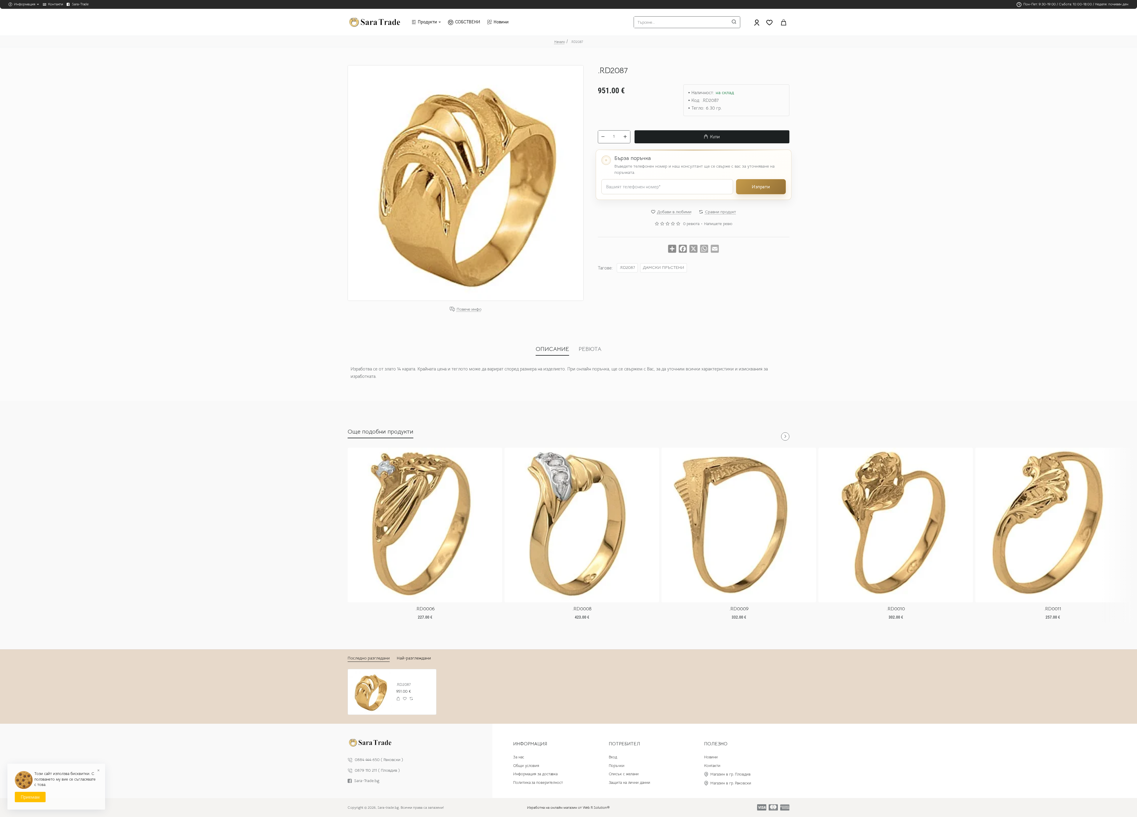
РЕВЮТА (590, 349)
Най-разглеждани (414, 658)
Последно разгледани (369, 658)
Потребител (624, 744)
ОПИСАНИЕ (552, 349)
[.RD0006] (425, 525)
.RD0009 (739, 609)
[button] (712, 136)
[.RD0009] (738, 525)
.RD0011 (1052, 609)
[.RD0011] (1052, 525)
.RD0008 (582, 609)
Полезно (716, 744)
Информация (530, 744)
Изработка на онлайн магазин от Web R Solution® (568, 807)
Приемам (30, 797)
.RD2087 (627, 267)
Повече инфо (469, 309)
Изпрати (761, 186)
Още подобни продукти (380, 431)
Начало (559, 42)
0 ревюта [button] (691, 223)
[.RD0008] (582, 525)
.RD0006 (425, 609)
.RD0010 (896, 609)
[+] (625, 136)
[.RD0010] (895, 525)
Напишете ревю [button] (718, 223)
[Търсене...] (734, 22)
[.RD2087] (370, 691)
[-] (603, 136)
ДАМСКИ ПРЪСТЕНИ (663, 267)
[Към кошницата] (783, 22)
